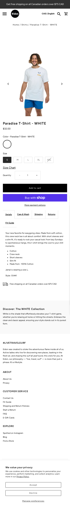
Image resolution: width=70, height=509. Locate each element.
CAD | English (48, 13)
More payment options (35, 205)
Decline (33, 493)
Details (8, 214)
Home (16, 25)
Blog (5, 437)
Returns (51, 214)
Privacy (6, 383)
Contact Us (8, 398)
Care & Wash (23, 214)
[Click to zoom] (35, 84)
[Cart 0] (66, 14)
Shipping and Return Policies (16, 406)
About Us (7, 379)
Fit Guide (9, 223)
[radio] (7, 144)
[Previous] (8, 84)
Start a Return (9, 410)
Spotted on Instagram (13, 433)
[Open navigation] (4, 14)
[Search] (60, 14)
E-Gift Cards (8, 418)
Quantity (7, 175)
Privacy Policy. (22, 476)
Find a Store (8, 441)
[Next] (61, 84)
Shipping (38, 214)
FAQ (5, 414)
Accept (33, 485)
